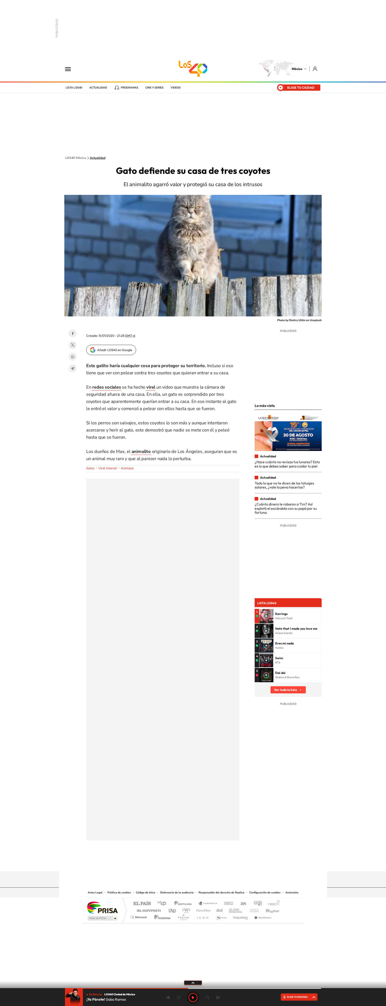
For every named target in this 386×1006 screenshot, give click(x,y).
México (297, 69)
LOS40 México (193, 69)
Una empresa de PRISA (102, 907)
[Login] (315, 69)
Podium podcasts (183, 916)
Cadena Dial (219, 909)
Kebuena (268, 909)
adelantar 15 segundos (207, 997)
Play (193, 997)
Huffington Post (148, 909)
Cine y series (154, 87)
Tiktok (170, 862)
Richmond (139, 916)
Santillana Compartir (208, 904)
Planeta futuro (252, 909)
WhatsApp (73, 357)
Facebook (73, 333)
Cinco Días (203, 909)
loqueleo (241, 916)
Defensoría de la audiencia (177, 892)
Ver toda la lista (285, 690)
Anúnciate (291, 892)
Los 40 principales (163, 904)
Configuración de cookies (265, 892)
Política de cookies (119, 892)
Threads (215, 862)
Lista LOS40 (74, 87)
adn (256, 904)
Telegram (73, 368)
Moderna (161, 916)
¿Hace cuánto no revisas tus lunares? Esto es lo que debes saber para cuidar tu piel (287, 464)
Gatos (90, 468)
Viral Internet (108, 468)
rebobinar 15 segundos (178, 997)
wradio (185, 909)
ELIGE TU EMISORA (297, 996)
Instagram (188, 862)
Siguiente (218, 997)
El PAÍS (142, 904)
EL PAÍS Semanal (236, 909)
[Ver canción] (266, 616)
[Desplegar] (193, 983)
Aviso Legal (95, 892)
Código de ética (145, 892)
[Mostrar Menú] (71, 69)
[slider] (193, 988)
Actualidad (98, 87)
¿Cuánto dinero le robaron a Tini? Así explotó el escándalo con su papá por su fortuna (286, 508)
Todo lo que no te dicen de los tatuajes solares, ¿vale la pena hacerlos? (284, 485)
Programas (129, 87)
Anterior (168, 997)
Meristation (262, 916)
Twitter (73, 345)
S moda (221, 916)
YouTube (179, 862)
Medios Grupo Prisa (102, 918)
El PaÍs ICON (202, 916)
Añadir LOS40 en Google (114, 350)
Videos (176, 87)
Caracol (272, 904)
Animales (127, 468)
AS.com (241, 904)
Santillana (184, 904)
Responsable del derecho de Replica (221, 892)
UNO (172, 909)
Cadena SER (227, 904)
